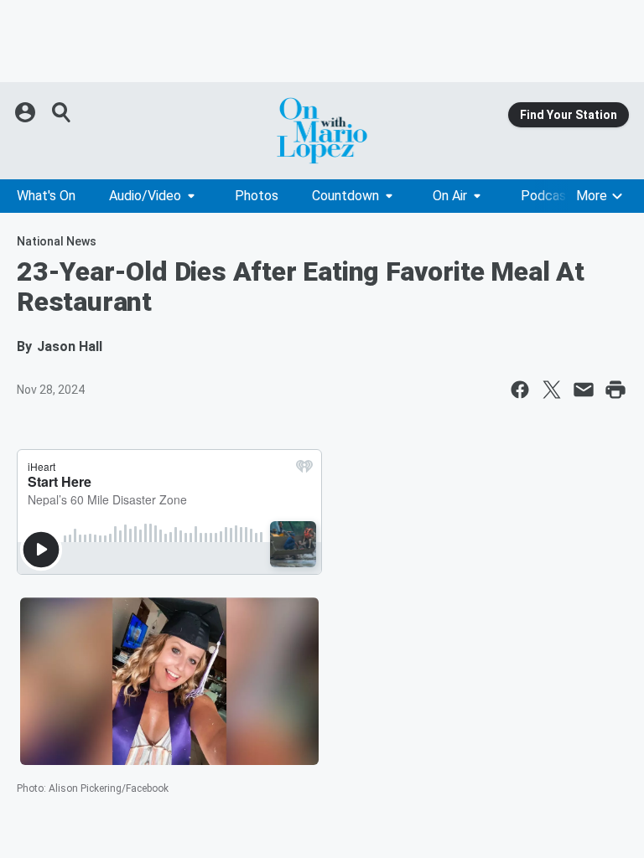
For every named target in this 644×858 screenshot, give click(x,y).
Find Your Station (568, 114)
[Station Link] (322, 130)
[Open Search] (62, 112)
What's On (46, 196)
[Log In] (27, 112)
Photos (256, 196)
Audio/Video (145, 196)
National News (56, 241)
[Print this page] (615, 389)
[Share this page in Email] (583, 389)
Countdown (345, 196)
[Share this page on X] (552, 389)
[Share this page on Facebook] (520, 389)
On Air (450, 196)
